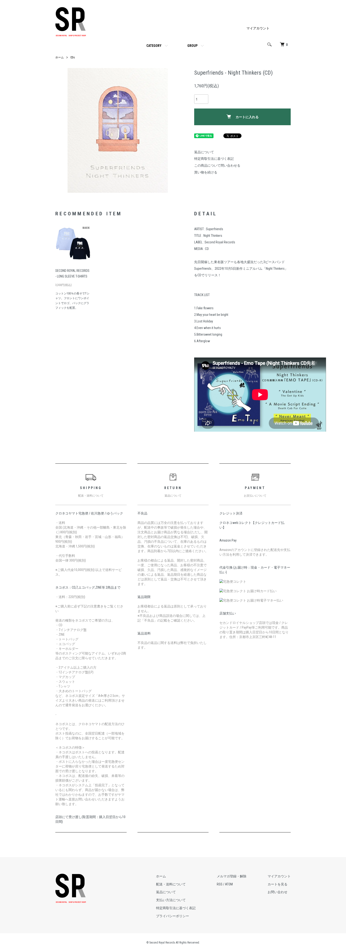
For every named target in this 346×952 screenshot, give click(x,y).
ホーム (59, 57)
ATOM (229, 884)
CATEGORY (153, 46)
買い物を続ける (205, 172)
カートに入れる (247, 117)
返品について (204, 152)
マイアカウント (258, 28)
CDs (72, 57)
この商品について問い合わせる (217, 165)
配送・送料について (171, 884)
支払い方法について (171, 900)
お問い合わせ (277, 892)
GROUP (192, 46)
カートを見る (277, 884)
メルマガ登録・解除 (231, 876)
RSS (219, 884)
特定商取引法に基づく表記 (214, 159)
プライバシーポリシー (172, 916)
